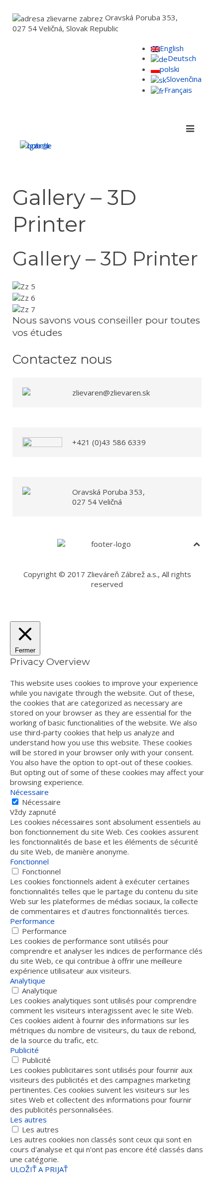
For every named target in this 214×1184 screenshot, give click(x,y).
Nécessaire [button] (29, 792)
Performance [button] (32, 921)
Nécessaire (41, 802)
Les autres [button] (28, 1119)
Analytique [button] (27, 981)
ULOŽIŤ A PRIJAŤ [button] (39, 1169)
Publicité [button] (24, 1050)
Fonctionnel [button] (29, 861)
